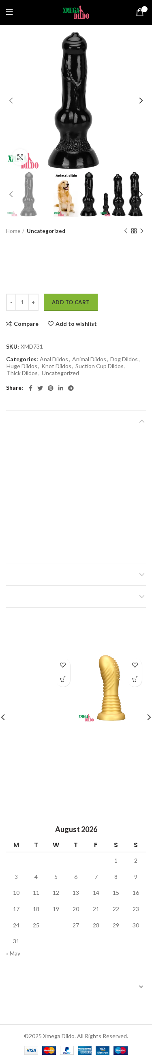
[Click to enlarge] (20, 157)
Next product (142, 231)
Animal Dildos (89, 359)
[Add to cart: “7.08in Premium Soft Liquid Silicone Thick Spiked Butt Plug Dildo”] (135, 679)
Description (25, 421)
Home (13, 231)
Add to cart (71, 302)
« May (13, 953)
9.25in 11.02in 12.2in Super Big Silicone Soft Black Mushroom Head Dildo (39, 746)
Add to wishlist (76, 324)
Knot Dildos (56, 366)
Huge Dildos (21, 366)
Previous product (126, 231)
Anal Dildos (54, 359)
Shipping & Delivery (36, 596)
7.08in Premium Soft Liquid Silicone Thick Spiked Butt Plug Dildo (112, 742)
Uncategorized (46, 231)
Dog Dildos (124, 359)
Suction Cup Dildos (99, 366)
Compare (26, 324)
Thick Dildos (22, 373)
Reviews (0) (23, 575)
